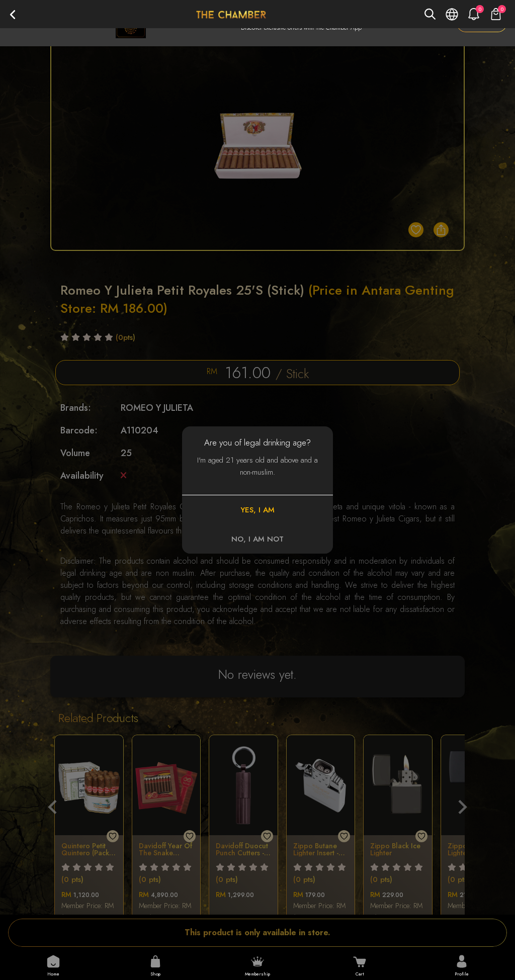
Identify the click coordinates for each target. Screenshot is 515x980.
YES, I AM (257, 509)
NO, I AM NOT (257, 539)
